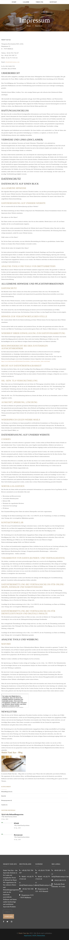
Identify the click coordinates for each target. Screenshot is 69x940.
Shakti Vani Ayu (24, 933)
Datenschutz (41, 935)
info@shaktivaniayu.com (12, 62)
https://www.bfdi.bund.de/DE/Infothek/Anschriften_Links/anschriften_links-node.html (25, 361)
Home (29, 26)
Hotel (2, 796)
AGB (34, 935)
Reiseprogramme (5, 800)
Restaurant (18, 835)
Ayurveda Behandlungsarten (12, 814)
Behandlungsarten (6, 791)
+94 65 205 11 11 (59, 870)
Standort (3, 804)
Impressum (27, 935)
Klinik (16, 823)
